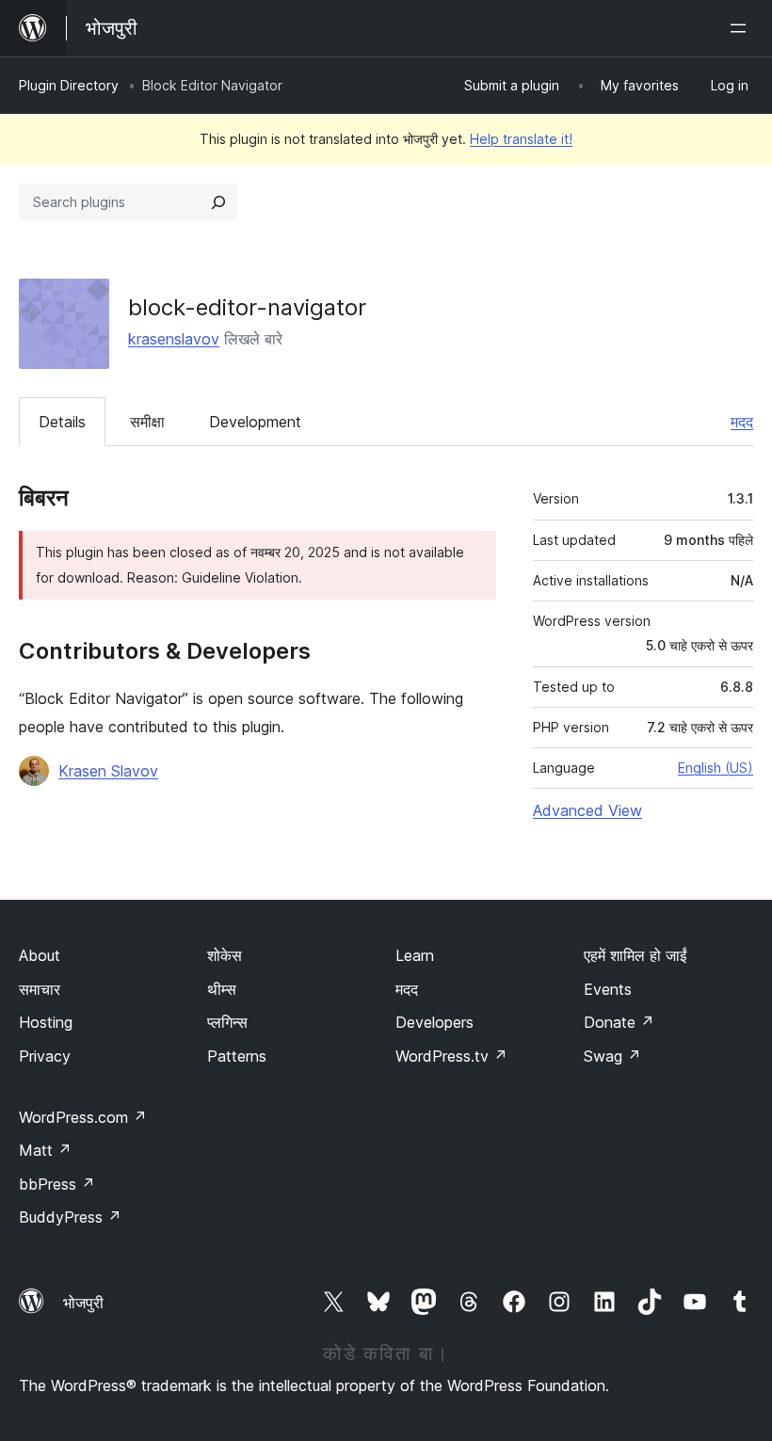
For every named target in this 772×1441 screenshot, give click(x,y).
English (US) (715, 768)
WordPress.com (83, 1117)
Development (255, 421)
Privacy (45, 1056)
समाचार (39, 989)
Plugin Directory (69, 85)
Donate (619, 1022)
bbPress (57, 1184)
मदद (742, 421)
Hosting (45, 1022)
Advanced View (587, 810)
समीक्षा (147, 421)
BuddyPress (70, 1217)
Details (62, 421)
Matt (45, 1150)
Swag (612, 1056)
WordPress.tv (451, 1056)
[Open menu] (742, 28)
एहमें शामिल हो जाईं (635, 955)
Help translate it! (521, 139)
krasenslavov (173, 338)
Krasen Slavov (108, 770)
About (39, 955)
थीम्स (221, 989)
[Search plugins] (218, 202)
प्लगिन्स (227, 1022)
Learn (414, 955)
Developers (434, 1022)
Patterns (236, 1056)
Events (608, 989)
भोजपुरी (83, 1302)
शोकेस (224, 955)
